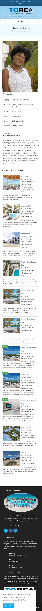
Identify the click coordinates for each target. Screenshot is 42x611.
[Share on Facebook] (11, 531)
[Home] (12, 31)
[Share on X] (6, 531)
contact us (30, 579)
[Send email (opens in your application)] (22, 4)
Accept (8, 606)
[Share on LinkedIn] (15, 531)
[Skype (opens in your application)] (20, 4)
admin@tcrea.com (15, 567)
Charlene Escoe (25, 31)
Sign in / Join (14, 1)
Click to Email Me (18, 121)
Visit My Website (17, 126)
